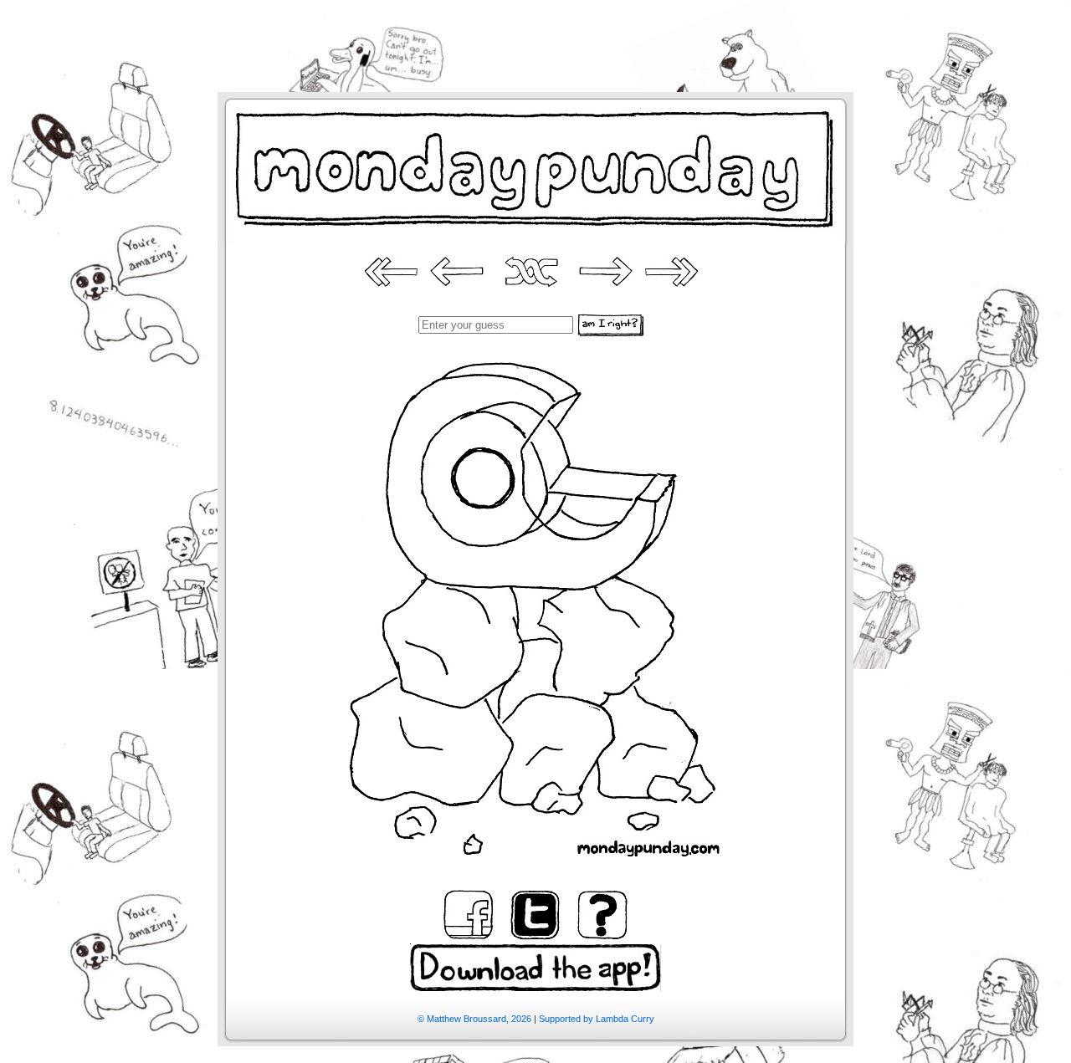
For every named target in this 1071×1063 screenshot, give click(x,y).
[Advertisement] (535, 37)
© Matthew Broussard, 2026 (474, 1019)
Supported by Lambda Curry (596, 1019)
